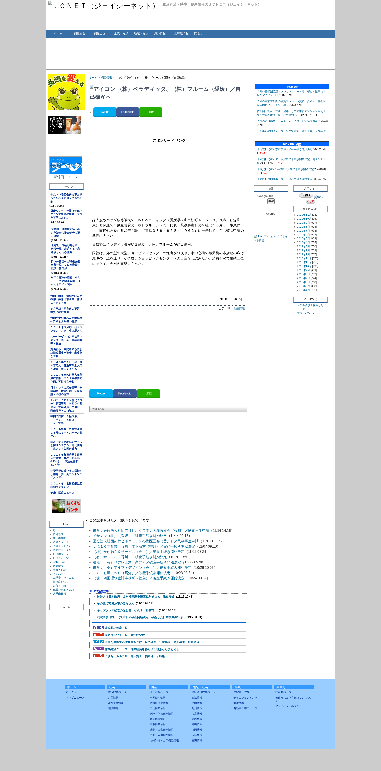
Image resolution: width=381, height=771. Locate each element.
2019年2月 (303, 250)
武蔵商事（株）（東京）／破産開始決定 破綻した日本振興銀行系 (140, 617)
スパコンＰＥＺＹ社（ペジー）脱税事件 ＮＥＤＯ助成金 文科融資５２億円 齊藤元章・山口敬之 (66, 405)
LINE (151, 111)
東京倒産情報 (158, 719)
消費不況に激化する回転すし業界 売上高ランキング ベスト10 (67, 474)
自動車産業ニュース (245, 708)
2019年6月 (303, 234)
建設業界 (113, 708)
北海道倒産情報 (159, 702)
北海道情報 (181, 33)
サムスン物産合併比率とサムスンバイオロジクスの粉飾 (66, 198)
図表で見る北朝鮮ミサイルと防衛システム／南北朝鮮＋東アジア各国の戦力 (66, 445)
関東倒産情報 (158, 724)
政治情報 (197, 697)
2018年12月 (304, 258)
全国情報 (197, 702)
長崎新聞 (58, 534)
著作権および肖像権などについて (293, 699)
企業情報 (113, 697)
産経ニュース (61, 542)
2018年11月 (304, 262)
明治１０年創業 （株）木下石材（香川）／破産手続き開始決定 (144, 546)
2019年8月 (303, 226)
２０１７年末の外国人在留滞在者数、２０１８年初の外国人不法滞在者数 (66, 378)
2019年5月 (303, 238)
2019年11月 (304, 214)
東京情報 (197, 713)
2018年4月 (303, 290)
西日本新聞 (59, 538)
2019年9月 (303, 222)
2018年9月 (303, 270)
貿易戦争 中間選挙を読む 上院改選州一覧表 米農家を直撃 (67, 353)
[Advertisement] (190, 53)
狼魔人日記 (59, 569)
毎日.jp (57, 530)
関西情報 (197, 719)
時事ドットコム (62, 546)
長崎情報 (197, 735)
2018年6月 (303, 282)
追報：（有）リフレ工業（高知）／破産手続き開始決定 (137, 562)
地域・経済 (141, 33)
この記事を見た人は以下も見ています (119, 520)
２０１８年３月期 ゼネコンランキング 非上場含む (66, 329)
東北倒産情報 (158, 708)
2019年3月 (303, 246)
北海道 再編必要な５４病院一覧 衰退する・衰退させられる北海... (65, 249)
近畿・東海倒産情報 (162, 729)
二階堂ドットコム (63, 577)
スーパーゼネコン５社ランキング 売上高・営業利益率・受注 (66, 340)
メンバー (58, 573)
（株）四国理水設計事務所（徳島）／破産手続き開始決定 (139, 578)
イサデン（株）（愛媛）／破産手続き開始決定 (130, 536)
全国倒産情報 (158, 697)
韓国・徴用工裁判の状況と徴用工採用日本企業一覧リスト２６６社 (66, 299)
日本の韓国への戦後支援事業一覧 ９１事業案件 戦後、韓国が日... (67, 265)
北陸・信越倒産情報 (162, 713)
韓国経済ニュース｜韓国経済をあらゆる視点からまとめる (142, 649)
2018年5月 (303, 286)
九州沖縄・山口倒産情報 (164, 740)
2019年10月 (304, 218)
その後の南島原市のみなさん (115, 603)
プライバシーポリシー (310, 313)
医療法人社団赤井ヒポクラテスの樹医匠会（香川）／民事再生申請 (146, 541)
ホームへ (71, 692)
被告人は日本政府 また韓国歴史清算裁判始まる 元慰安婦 (135, 596)
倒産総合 (79, 33)
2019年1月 (303, 254)
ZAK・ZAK (59, 561)
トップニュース (75, 697)
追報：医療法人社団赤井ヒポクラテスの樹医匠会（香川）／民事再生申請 (151, 530)
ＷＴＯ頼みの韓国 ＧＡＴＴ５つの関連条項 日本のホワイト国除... (65, 281)
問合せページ (283, 692)
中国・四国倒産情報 (162, 735)
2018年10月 (304, 266)
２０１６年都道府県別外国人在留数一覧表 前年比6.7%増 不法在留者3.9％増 (66, 460)
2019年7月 (303, 230)
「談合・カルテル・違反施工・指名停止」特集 (135, 656)
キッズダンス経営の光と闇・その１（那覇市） (127, 610)
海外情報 (160, 33)
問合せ (198, 33)
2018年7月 (303, 278)
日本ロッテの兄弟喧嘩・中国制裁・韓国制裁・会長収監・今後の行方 (66, 391)
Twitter (105, 111)
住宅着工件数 (241, 692)
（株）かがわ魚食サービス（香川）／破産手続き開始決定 (139, 552)
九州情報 (197, 708)
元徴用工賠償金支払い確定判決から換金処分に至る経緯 (65, 232)
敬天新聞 (58, 565)
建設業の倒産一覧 (116, 628)
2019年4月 (303, 242)
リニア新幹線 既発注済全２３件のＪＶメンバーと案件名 (66, 432)
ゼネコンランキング (245, 697)
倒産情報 (106, 77)
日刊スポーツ (61, 558)
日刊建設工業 (61, 554)
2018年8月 (303, 274)
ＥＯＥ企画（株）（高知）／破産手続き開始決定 (131, 573)
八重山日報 (59, 593)
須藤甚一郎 (59, 585)
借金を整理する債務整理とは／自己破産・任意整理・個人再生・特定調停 (152, 642)
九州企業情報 (116, 702)
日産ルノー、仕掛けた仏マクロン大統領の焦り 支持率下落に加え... (66, 214)
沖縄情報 (197, 724)
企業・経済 (121, 33)
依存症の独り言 (62, 581)
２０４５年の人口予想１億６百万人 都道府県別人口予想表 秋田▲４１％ (66, 366)
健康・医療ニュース (62, 492)
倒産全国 (99, 33)
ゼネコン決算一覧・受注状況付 (125, 635)
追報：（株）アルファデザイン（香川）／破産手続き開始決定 (142, 567)
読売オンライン (62, 550)
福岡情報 (197, 729)
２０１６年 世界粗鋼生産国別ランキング (66, 485)
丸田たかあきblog (63, 589)
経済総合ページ (117, 692)
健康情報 (238, 702)
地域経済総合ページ (203, 692)
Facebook (127, 111)
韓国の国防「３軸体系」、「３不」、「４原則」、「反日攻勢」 (66, 420)
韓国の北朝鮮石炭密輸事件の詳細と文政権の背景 (66, 320)
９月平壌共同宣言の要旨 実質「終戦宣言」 (66, 310)
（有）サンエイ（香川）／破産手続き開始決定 (130, 557)
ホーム (58, 33)
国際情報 (197, 740)
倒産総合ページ (159, 692)
